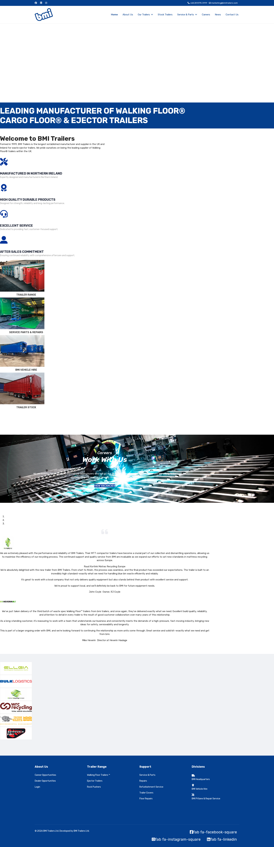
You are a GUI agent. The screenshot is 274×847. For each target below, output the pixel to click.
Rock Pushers (94, 787)
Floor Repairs (146, 798)
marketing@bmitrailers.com (224, 3)
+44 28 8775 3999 (198, 3)
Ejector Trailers (94, 781)
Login (37, 787)
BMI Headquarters (201, 779)
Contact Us (232, 14)
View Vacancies (104, 485)
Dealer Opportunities (45, 781)
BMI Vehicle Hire (199, 789)
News (218, 14)
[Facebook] (36, 3)
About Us (128, 14)
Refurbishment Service (151, 787)
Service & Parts (185, 14)
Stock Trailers (165, 14)
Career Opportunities (45, 775)
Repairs (143, 781)
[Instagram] (46, 3)
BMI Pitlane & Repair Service (206, 798)
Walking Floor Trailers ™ (98, 775)
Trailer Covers (146, 792)
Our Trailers (144, 14)
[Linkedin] (41, 3)
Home (114, 14)
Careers (206, 14)
